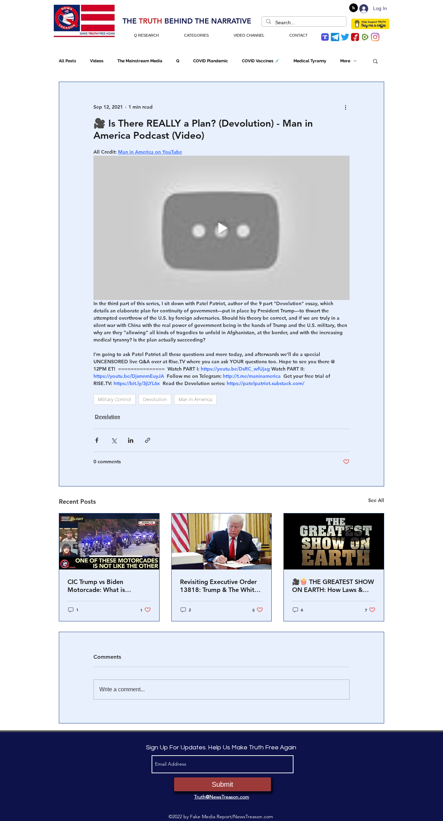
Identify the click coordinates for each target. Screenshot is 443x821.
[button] (375, 61)
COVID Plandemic (210, 60)
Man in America (195, 399)
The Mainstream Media (139, 60)
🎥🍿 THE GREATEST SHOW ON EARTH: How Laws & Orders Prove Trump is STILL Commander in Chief (333, 586)
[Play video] (221, 228)
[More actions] (345, 107)
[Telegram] (335, 37)
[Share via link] (147, 440)
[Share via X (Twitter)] (113, 440)
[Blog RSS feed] (353, 8)
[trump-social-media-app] (325, 37)
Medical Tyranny (309, 60)
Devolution (155, 399)
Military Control (114, 399)
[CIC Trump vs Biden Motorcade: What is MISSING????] (109, 541)
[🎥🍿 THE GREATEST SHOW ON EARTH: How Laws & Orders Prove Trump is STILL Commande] (334, 541)
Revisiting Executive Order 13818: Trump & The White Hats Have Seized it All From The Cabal (221, 586)
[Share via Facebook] (96, 440)
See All (376, 500)
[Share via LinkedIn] (130, 440)
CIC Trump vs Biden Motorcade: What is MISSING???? (96, 586)
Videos (96, 60)
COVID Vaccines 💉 (261, 60)
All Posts (67, 60)
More (345, 60)
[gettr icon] (355, 37)
